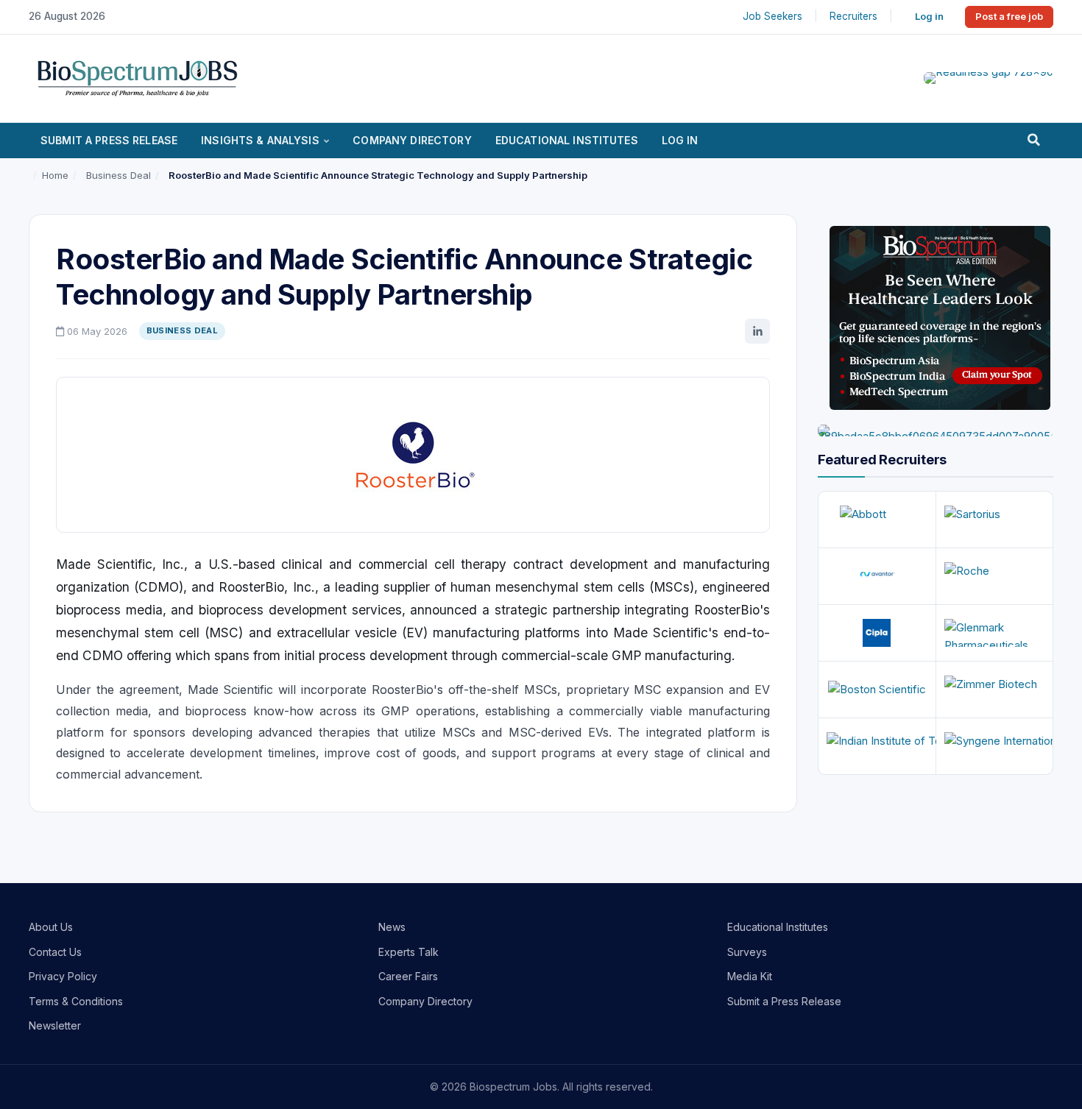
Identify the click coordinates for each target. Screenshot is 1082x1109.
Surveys (747, 952)
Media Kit (749, 976)
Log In (680, 140)
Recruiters (853, 16)
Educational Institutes (566, 140)
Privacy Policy (63, 976)
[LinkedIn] (757, 331)
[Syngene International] (994, 746)
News (392, 927)
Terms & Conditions (76, 1001)
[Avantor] (877, 576)
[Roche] (994, 576)
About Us (51, 927)
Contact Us (55, 952)
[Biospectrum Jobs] (137, 77)
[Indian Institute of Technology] (877, 746)
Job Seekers (772, 16)
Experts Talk (408, 952)
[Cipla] (877, 633)
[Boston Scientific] (877, 690)
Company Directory (412, 140)
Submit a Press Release (108, 140)
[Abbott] (877, 520)
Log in (929, 16)
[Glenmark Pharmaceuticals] (994, 633)
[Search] (1033, 140)
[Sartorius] (994, 520)
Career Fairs (408, 976)
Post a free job (1009, 16)
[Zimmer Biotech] (994, 690)
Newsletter (55, 1025)
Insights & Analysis (260, 140)
